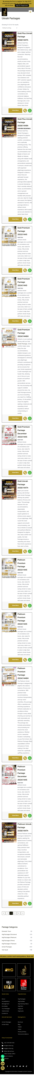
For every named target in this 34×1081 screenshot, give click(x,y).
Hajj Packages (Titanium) (9, 943)
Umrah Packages (7, 947)
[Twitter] (20, 1067)
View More (15, 110)
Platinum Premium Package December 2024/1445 (22, 773)
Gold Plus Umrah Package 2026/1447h (25, 36)
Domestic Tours (6, 931)
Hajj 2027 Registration (22, 5)
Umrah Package (22, 343)
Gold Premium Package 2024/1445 (24, 282)
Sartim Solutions (28, 1071)
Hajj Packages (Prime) (8, 940)
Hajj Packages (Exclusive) (9, 934)
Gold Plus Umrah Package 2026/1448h (25, 122)
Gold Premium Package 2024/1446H (24, 333)
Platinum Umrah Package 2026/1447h (24, 827)
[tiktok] (26, 1066)
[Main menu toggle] (30, 12)
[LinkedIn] (14, 1067)
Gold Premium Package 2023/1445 (24, 231)
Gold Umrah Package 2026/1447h (23, 484)
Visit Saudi (5, 950)
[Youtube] (23, 1067)
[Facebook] (7, 1067)
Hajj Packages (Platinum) (9, 937)
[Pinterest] (17, 1066)
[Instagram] (10, 1066)
